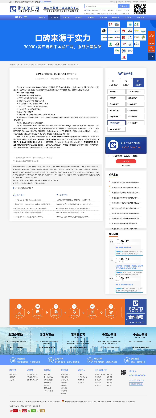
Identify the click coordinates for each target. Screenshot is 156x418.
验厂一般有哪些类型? (123, 247)
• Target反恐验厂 (114, 116)
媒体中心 (81, 370)
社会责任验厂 (113, 85)
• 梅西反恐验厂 (132, 98)
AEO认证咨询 (46, 167)
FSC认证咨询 (44, 172)
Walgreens (21, 167)
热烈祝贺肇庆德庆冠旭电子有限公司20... (125, 229)
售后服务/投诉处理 (136, 384)
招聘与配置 (64, 377)
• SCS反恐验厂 (132, 123)
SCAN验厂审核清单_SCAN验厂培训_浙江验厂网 (43, 180)
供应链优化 (47, 388)
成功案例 (128, 17)
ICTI (24, 175)
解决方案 (115, 17)
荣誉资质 (109, 374)
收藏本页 (143, 2)
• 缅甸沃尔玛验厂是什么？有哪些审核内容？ (28, 212)
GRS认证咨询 (60, 167)
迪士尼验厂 (58, 172)
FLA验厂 (21, 172)
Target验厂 (28, 172)
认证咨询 (66, 17)
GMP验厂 (46, 169)
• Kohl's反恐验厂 (133, 110)
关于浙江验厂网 (101, 370)
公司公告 (98, 382)
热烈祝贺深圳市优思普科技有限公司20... (125, 208)
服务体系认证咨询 (32, 380)
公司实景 (98, 380)
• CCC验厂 (112, 98)
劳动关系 (64, 388)
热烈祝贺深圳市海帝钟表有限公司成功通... (126, 218)
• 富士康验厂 (113, 92)
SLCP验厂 (78, 172)
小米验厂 (52, 172)
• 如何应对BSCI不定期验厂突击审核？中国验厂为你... (74, 200)
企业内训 (47, 374)
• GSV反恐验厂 (132, 116)
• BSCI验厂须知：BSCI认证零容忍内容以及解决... (73, 217)
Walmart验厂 (96, 10)
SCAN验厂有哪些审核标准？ (29, 161)
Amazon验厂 (26, 169)
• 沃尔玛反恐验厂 (114, 110)
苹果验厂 (47, 175)
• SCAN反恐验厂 (114, 123)
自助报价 (112, 2)
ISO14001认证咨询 (57, 175)
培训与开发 (64, 380)
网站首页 (41, 17)
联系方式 (128, 2)
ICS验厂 (93, 14)
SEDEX (92, 172)
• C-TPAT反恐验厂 (115, 129)
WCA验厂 (16, 172)
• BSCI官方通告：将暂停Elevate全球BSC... (27, 200)
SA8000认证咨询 (89, 175)
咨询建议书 (47, 382)
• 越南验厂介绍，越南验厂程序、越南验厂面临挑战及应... (32, 204)
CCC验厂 (29, 167)
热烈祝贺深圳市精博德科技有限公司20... (125, 198)
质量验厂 (126, 85)
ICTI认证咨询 (19, 175)
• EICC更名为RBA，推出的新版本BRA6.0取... (28, 217)
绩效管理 (64, 382)
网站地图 (135, 2)
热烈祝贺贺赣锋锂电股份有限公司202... (125, 223)
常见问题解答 (82, 377)
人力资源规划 (65, 374)
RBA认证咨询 (113, 14)
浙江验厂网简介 (100, 374)
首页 (17, 65)
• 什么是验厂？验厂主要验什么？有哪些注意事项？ (73, 208)
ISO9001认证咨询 (102, 14)
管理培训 (78, 17)
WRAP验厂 (111, 10)
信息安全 (47, 385)
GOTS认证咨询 (70, 167)
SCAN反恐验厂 (41, 65)
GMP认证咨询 (53, 169)
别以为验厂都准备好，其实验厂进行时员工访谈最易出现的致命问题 (129, 267)
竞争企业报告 (48, 380)
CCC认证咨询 (36, 167)
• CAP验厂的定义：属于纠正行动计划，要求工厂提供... (74, 204)
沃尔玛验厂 (119, 10)
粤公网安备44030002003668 (74, 401)
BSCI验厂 (104, 10)
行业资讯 (103, 17)
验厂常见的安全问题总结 (124, 284)
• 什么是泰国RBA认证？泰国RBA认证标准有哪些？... (31, 208)
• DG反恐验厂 (132, 104)
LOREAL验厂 (80, 169)
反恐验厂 (31, 65)
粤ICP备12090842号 (54, 401)
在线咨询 (120, 2)
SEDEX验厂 (86, 172)
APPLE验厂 (30, 175)
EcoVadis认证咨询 (36, 169)
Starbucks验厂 (70, 169)
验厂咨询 (54, 17)
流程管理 (64, 391)
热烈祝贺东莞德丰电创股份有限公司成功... (126, 213)
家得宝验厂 (95, 169)
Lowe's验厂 (36, 172)
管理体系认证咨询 (32, 374)
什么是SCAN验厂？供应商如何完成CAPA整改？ (36, 157)
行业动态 (81, 374)
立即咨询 (126, 161)
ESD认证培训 (48, 391)
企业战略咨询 (48, 377)
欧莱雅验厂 (88, 169)
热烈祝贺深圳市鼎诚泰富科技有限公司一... (126, 182)
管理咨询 (91, 17)
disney (65, 172)
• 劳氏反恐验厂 (114, 104)
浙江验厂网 (71, 172)
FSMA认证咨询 (86, 167)
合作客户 (109, 380)
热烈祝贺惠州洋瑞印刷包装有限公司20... (125, 203)
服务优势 (98, 377)
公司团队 (109, 377)
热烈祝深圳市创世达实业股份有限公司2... (125, 193)
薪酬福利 (64, 385)
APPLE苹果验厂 (39, 175)
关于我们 (140, 17)
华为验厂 (78, 167)
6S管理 (63, 393)
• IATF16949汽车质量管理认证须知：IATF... (70, 212)
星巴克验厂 (61, 169)
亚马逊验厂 (18, 169)
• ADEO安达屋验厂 (133, 92)
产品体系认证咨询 (32, 377)
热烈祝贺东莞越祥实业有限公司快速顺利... (126, 187)
